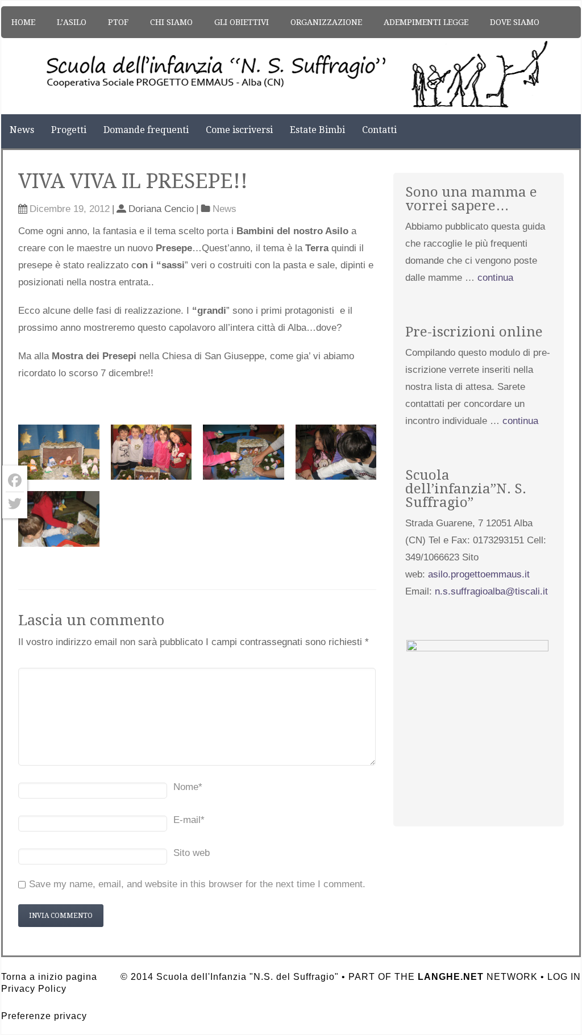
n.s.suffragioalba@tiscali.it (491, 591)
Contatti (379, 129)
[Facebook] (15, 480)
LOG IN (564, 977)
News (22, 129)
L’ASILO (71, 22)
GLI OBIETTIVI (241, 22)
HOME (23, 22)
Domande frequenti (146, 129)
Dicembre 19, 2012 (70, 208)
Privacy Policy (33, 989)
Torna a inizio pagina (49, 977)
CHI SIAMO (171, 22)
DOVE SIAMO (514, 22)
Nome (187, 787)
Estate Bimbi (317, 129)
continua (495, 277)
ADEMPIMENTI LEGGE (426, 22)
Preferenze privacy (44, 1016)
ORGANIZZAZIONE (326, 22)
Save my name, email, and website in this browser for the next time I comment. (197, 884)
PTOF (118, 22)
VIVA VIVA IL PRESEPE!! (133, 181)
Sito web (191, 852)
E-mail (189, 819)
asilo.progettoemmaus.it (479, 574)
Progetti (68, 129)
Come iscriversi (239, 129)
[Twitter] (15, 503)
